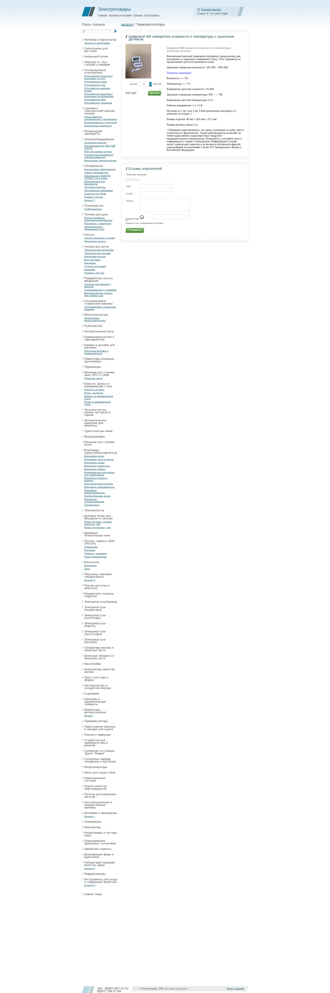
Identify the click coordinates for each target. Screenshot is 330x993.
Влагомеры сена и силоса (99, 459)
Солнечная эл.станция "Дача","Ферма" (99, 752)
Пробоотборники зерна (97, 496)
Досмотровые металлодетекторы (95, 319)
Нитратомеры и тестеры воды (100, 834)
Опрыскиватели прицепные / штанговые (100, 842)
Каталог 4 (89, 868)
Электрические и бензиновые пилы (94, 228)
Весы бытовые (92, 259)
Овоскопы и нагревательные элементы (95, 701)
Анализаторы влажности (98, 125)
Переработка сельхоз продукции (98, 279)
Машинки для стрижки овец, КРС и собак (99, 374)
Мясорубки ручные (95, 256)
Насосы (89, 234)
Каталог (88, 715)
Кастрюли (89, 550)
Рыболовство (93, 326)
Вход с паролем (235, 988)
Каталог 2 (89, 200)
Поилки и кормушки (97, 734)
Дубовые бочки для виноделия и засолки (98, 517)
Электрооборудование (99, 139)
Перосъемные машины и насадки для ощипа (99, 728)
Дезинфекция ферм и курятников (99, 856)
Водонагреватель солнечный (100, 122)
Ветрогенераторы (95, 767)
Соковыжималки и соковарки (100, 290)
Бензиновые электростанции (100, 160)
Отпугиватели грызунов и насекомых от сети (98, 77)
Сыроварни (91, 693)
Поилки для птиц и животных (97, 587)
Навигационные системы (94, 779)
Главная (102, 15)
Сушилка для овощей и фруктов (97, 285)
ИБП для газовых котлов (98, 151)
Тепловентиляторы (95, 187)
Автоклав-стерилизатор (100, 39)
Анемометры (92, 821)
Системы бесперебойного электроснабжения (99, 156)
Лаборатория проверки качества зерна (99, 864)
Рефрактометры (95, 873)
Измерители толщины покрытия (99, 595)
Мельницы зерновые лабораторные (98, 575)
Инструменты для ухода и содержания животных (100, 881)
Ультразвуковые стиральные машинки (100, 308)
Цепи (87, 568)
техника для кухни (96, 246)
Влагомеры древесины (97, 466)
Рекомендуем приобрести (93, 132)
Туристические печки (98, 431)
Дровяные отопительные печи (97, 534)
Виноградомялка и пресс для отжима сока (98, 294)
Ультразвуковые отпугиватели (95, 71)
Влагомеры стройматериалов (94, 500)
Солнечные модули (95, 142)
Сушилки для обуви (95, 193)
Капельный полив (96, 56)
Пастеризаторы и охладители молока (97, 687)
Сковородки (90, 547)
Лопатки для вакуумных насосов (100, 795)
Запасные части (93, 378)
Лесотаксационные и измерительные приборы (98, 805)
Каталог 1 (89, 816)
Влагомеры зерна (94, 456)
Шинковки (89, 269)
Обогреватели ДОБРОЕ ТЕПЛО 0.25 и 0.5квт (97, 177)
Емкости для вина (94, 389)
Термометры (92, 367)
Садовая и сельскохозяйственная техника (99, 111)
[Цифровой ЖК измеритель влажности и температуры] (138, 77)
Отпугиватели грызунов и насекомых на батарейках (99, 95)
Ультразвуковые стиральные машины (98, 302)
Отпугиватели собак (95, 81)
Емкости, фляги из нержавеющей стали (98, 385)
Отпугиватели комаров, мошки (97, 89)
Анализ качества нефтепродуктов (95, 787)
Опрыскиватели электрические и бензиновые (100, 118)
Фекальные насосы (95, 241)
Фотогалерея (152, 15)
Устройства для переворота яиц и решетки (96, 743)
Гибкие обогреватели (96, 172)
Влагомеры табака (94, 469)
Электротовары (114, 9)
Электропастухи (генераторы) (95, 608)
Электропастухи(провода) (101, 601)
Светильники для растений (96, 50)
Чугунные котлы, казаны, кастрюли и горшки (97, 412)
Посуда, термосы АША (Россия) (99, 542)
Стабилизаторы (93, 209)
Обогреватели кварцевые (98, 190)
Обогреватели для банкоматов (94, 182)
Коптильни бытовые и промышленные (96, 352)
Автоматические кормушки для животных (95, 423)
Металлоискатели (96, 314)
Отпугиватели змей (95, 99)
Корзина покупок (211, 9)
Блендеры (90, 263)
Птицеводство (93, 205)
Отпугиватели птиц (95, 85)
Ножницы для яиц (94, 272)
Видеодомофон (94, 436)
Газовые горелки (93, 197)
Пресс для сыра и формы (96, 679)
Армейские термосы (98, 849)
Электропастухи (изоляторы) (95, 617)
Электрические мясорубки (99, 250)
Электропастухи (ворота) (95, 625)
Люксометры (92, 827)
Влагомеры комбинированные (94, 491)
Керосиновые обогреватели (100, 169)
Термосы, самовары (95, 553)
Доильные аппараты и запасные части (99, 657)
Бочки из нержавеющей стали (97, 403)
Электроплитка (94, 510)
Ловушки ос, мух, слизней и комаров (97, 63)
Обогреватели (93, 166)
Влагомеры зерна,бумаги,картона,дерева (104, 451)
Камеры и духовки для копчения (99, 346)
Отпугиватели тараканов (98, 103)
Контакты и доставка (120, 15)
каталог (127, 24)
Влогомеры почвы (94, 462)
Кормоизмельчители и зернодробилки (99, 338)
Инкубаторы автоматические (95, 711)
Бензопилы (91, 562)
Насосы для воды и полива (99, 238)
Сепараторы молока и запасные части (99, 649)
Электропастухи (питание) (95, 641)
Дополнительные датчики (98, 483)
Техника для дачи (96, 214)
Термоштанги (91, 505)
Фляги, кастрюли (93, 393)
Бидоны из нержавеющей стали (98, 397)
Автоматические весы (99, 331)
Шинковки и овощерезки (100, 813)
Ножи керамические (95, 556)
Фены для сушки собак (99, 772)
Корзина (138, 15)
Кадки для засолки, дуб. (97, 527)
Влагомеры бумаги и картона (96, 479)
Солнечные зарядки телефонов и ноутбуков (100, 760)
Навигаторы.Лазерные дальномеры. (99, 360)
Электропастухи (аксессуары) (95, 633)
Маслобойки (92, 663)
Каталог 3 (89, 580)
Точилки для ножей (95, 266)
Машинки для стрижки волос (99, 443)
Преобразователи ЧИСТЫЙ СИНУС (99, 147)
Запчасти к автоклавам (97, 43)
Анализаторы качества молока (99, 671)
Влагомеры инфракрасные (99, 487)
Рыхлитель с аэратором (97, 223)
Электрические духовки (97, 253)
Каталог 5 (89, 885)
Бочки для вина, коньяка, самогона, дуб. (98, 523)
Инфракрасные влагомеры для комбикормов (99, 473)
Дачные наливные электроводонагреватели (98, 219)
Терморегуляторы (96, 721)
